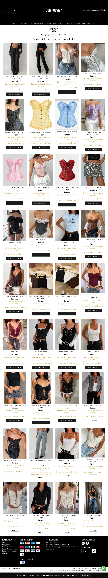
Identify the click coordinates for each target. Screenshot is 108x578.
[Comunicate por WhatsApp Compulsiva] (103, 568)
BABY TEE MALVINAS (67, 243)
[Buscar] (14, 10)
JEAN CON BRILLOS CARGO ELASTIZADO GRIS (15, 77)
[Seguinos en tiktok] (87, 543)
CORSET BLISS (41, 239)
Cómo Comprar (37, 23)
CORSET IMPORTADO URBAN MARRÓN (93, 240)
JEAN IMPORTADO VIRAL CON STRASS (41, 462)
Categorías (24, 23)
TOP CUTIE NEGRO (41, 352)
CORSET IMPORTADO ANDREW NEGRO (41, 406)
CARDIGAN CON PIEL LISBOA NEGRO (41, 516)
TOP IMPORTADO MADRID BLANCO (67, 516)
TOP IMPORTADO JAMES (67, 461)
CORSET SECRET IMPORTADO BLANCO (93, 460)
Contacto (91, 23)
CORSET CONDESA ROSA (41, 187)
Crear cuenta (87, 11)
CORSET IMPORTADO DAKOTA (93, 295)
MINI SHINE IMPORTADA (93, 187)
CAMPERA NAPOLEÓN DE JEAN (93, 405)
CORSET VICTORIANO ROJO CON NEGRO (67, 188)
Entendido (85, 575)
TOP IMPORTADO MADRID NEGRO (14, 460)
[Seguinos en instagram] (83, 543)
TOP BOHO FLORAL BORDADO (67, 405)
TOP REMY (14, 352)
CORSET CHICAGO (15, 243)
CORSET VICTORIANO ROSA (15, 187)
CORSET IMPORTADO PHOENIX (15, 515)
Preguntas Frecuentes (54, 23)
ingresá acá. (83, 570)
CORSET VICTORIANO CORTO (67, 76)
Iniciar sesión (96, 11)
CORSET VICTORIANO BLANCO (93, 73)
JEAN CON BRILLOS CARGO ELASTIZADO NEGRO (41, 77)
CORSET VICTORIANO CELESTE (67, 132)
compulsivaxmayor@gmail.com (59, 545)
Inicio (15, 23)
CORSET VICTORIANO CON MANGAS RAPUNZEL (93, 133)
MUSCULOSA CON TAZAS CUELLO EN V (67, 297)
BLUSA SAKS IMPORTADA (15, 296)
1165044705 (52, 543)
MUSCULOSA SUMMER (93, 352)
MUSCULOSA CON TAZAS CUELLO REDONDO (41, 297)
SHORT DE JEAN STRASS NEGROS (15, 405)
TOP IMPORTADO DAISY (67, 352)
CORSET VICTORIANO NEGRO (14, 132)
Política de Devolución (75, 23)
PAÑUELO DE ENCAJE (93, 515)
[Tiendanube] (11, 569)
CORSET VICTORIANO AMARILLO (41, 132)
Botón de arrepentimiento (97, 570)
